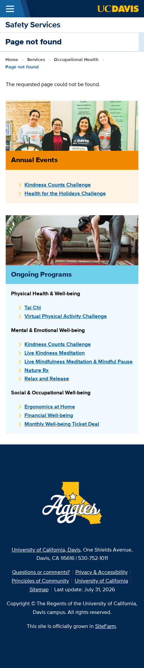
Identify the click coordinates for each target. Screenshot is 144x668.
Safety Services (32, 24)
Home (11, 59)
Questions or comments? (41, 572)
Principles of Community (40, 581)
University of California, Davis (46, 550)
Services (36, 59)
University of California (101, 581)
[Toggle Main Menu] (10, 8)
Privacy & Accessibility (101, 572)
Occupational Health (76, 59)
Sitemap (39, 589)
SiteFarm (105, 626)
